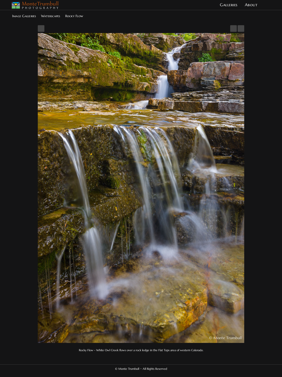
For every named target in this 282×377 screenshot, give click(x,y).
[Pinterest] (139, 373)
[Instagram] (142, 373)
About (251, 4)
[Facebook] (136, 373)
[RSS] (146, 373)
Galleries (228, 4)
